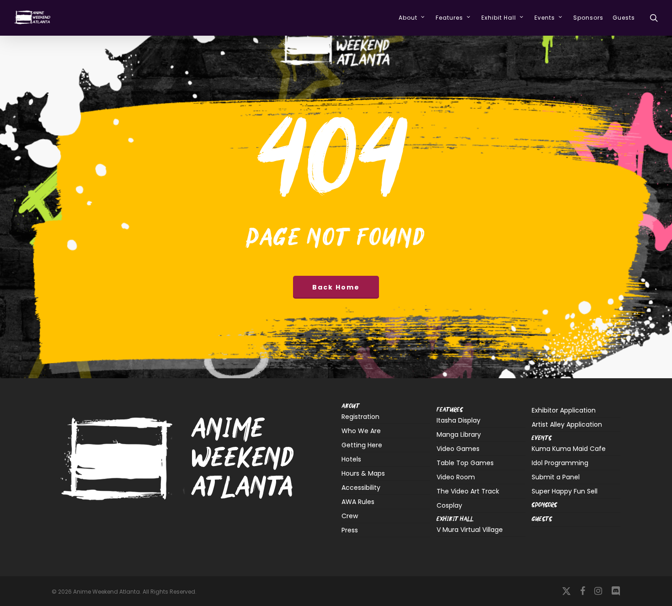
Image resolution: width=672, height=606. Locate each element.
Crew (349, 515)
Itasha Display (458, 421)
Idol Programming (560, 462)
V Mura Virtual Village (470, 530)
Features (450, 410)
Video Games (458, 448)
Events (542, 438)
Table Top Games (465, 462)
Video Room (456, 477)
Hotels (351, 459)
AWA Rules (357, 501)
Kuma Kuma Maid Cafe (569, 449)
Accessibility (360, 487)
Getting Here (361, 445)
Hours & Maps (363, 473)
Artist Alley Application (567, 424)
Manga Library (459, 434)
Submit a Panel (556, 477)
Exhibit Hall (455, 519)
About (350, 406)
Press (349, 530)
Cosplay (449, 505)
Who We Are (361, 430)
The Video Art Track (468, 491)
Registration (360, 417)
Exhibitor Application (564, 410)
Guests (542, 519)
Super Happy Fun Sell (564, 491)
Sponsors (544, 505)
